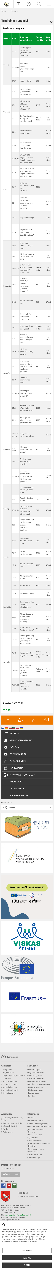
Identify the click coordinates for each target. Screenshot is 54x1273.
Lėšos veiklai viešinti (10, 1126)
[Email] (14, 1185)
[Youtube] (9, 1185)
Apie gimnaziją (8, 1070)
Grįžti (8, 709)
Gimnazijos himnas (10, 1081)
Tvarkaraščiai (16, 768)
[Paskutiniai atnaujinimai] (29, 4)
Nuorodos (31, 1118)
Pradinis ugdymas (34, 1070)
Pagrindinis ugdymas (36, 1073)
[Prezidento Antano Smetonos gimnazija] (7, 4)
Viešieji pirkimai (8, 1132)
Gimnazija (14, 11)
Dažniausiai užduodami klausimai (36, 1131)
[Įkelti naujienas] (19, 4)
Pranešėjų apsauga (35, 1135)
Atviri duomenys (34, 1158)
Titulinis (4, 11)
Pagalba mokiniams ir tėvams (39, 1084)
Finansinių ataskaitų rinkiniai (13, 1123)
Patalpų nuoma (33, 1093)
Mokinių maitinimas (35, 1090)
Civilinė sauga (16, 782)
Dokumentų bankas (19, 796)
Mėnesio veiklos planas (21, 740)
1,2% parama (33, 1138)
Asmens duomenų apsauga (38, 1124)
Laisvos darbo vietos (35, 1121)
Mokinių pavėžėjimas (35, 1087)
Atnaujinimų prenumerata (22, 775)
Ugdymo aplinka (8, 1073)
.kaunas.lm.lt (26, 1215)
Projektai (14, 733)
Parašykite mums (18, 761)
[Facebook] (3, 1185)
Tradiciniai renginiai (10, 1084)
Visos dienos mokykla (36, 1078)
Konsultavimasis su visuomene (39, 1127)
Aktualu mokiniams (35, 1141)
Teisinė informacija (35, 1155)
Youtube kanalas (18, 754)
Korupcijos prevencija (36, 1149)
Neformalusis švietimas (37, 1081)
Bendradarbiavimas (10, 1087)
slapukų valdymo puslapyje (27, 1241)
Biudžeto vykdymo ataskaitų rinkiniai (13, 1119)
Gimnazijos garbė (9, 1093)
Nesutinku (27, 1258)
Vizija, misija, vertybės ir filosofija (14, 1075)
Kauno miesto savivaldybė (28, 1196)
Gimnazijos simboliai (10, 1090)
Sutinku (27, 1265)
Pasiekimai (14, 747)
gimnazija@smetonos (13, 1215)
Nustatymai (27, 1250)
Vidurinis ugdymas (35, 1075)
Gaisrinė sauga (17, 789)
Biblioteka (31, 1096)
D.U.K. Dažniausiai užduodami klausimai (39, 1145)
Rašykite (6, 1174)
